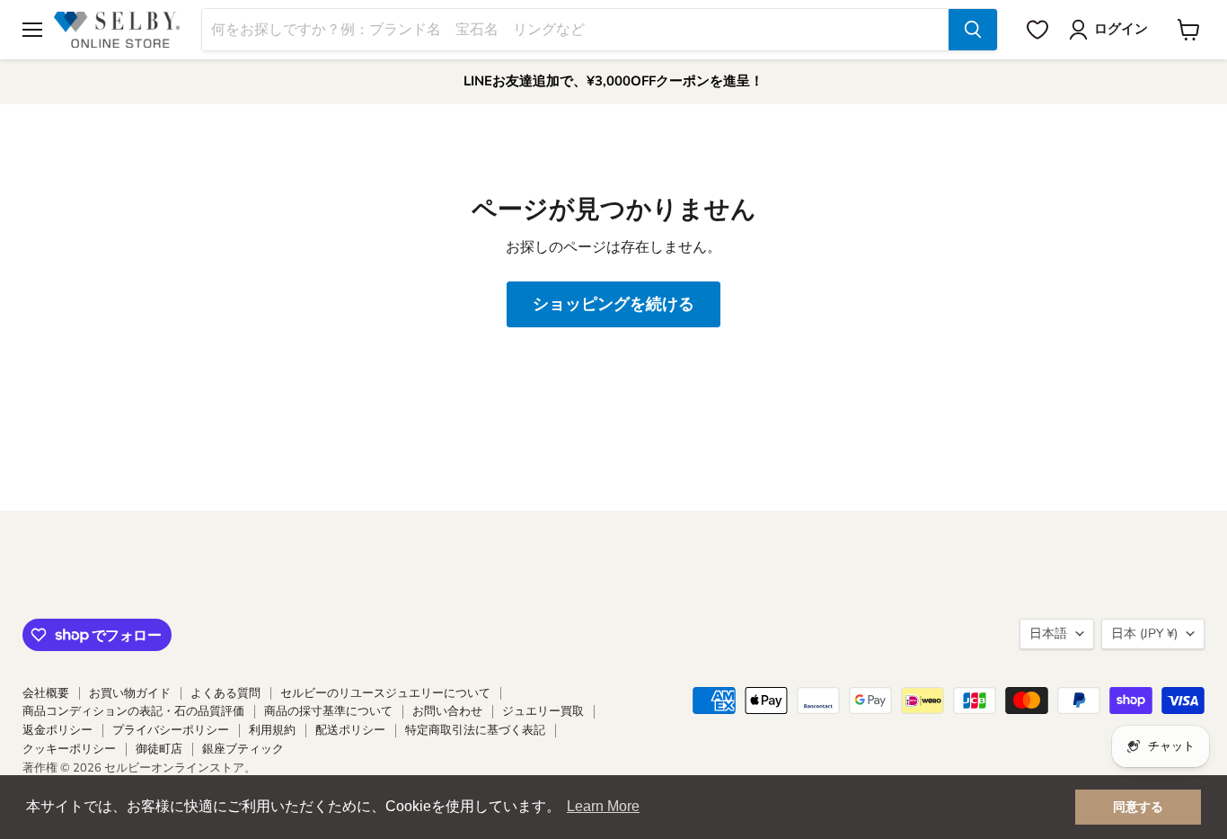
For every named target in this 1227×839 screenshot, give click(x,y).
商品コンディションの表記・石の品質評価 (133, 711)
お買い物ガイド (130, 693)
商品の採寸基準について (328, 711)
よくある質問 (225, 693)
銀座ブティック (243, 749)
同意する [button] (1138, 806)
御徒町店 (159, 749)
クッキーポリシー (69, 749)
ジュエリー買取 (543, 711)
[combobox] (575, 29)
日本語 (1048, 633)
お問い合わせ (447, 711)
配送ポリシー (350, 730)
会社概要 (45, 693)
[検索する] (973, 29)
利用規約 (272, 730)
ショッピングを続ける (613, 304)
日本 (1144, 633)
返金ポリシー (57, 730)
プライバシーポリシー (170, 730)
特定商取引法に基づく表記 (475, 730)
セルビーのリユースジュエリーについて (385, 693)
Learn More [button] (603, 806)
